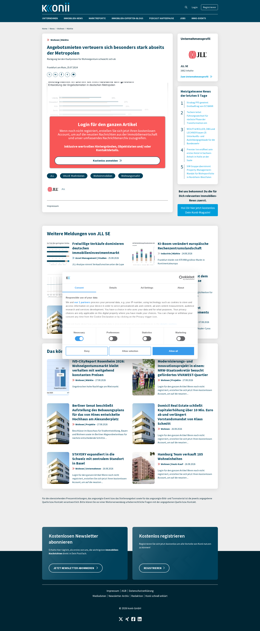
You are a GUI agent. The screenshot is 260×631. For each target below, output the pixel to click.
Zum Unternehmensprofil (194, 76)
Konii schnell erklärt (156, 596)
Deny (87, 351)
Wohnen (60, 28)
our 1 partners (82, 302)
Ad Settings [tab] (147, 287)
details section (168, 324)
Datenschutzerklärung (141, 590)
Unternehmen (50, 18)
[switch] (113, 338)
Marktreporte (97, 18)
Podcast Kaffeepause (161, 18)
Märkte (70, 28)
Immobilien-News (73, 18)
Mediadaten (99, 596)
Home (44, 28)
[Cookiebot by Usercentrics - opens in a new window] (181, 278)
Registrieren (209, 7)
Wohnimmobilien (102, 175)
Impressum (53, 205)
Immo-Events (199, 18)
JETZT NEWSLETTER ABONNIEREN (74, 568)
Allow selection (130, 351)
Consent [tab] (79, 287)
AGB (124, 590)
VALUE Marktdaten (73, 175)
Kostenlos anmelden (105, 160)
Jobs (183, 18)
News (52, 28)
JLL (52, 175)
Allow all (173, 351)
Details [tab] (113, 287)
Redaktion (137, 596)
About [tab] (181, 287)
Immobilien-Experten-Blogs (127, 18)
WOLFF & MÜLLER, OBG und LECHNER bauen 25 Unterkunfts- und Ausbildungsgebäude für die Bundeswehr (201, 136)
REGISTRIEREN (152, 568)
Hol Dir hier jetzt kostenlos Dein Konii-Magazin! (198, 210)
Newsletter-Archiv (118, 596)
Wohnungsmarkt (130, 175)
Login (195, 7)
